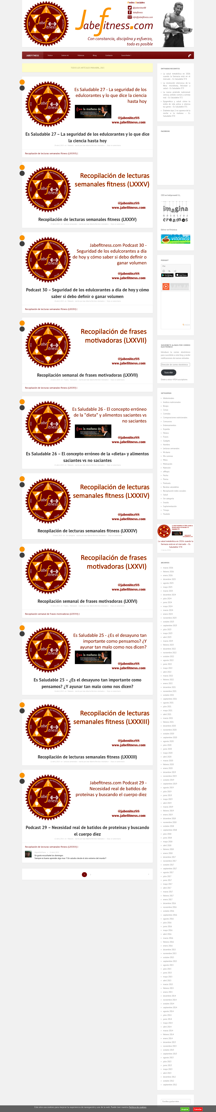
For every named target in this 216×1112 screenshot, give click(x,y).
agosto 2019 (168, 787)
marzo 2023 (168, 641)
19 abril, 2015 (57, 535)
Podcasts (70, 145)
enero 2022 (168, 683)
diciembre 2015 (169, 949)
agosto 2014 (168, 1011)
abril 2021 (167, 714)
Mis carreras (168, 456)
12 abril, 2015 (55, 762)
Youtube (166, 514)
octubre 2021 (168, 695)
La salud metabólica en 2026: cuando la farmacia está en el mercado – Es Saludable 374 (176, 76)
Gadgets (166, 441)
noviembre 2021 (169, 691)
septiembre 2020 (170, 737)
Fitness (166, 433)
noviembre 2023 (169, 618)
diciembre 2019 (169, 772)
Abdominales (168, 398)
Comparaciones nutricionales (175, 417)
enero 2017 (168, 899)
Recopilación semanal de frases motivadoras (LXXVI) (87, 601)
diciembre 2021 (169, 687)
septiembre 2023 (170, 625)
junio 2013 (167, 1065)
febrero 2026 (168, 571)
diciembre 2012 (169, 1077)
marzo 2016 (168, 938)
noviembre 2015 (169, 953)
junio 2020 (167, 749)
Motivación (73, 380)
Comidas (166, 413)
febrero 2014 (168, 1034)
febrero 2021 (168, 722)
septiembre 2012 (170, 1084)
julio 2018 (167, 834)
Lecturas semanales (70, 224)
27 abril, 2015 (55, 224)
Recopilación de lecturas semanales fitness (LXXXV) (87, 219)
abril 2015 (167, 980)
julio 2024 (167, 598)
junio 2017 (167, 880)
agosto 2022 (168, 660)
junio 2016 (167, 926)
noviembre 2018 (169, 822)
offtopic (166, 471)
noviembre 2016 (169, 907)
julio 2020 (167, 745)
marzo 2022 (168, 676)
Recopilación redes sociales (174, 491)
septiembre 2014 (170, 1007)
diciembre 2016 (169, 903)
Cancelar (198, 1109)
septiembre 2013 (170, 1053)
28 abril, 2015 (59, 145)
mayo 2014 (167, 1023)
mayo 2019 (167, 799)
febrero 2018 (168, 849)
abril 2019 (167, 803)
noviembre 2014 (169, 1000)
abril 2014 (167, 1027)
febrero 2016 (168, 942)
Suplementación (170, 506)
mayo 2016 (167, 930)
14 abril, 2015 (59, 691)
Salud (165, 494)
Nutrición (167, 468)
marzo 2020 (168, 760)
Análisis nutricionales (172, 402)
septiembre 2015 (170, 961)
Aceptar (184, 1109)
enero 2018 (168, 853)
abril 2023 (167, 637)
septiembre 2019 (170, 783)
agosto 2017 (168, 872)
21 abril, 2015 (59, 465)
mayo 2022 (167, 668)
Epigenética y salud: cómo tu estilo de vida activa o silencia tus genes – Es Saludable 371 (176, 104)
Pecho (165, 475)
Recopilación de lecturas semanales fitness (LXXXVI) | (51, 153)
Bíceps (166, 406)
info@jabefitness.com (143, 17)
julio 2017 (167, 876)
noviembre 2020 (169, 730)
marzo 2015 (168, 984)
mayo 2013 (167, 1069)
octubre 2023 (168, 621)
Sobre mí (65, 55)
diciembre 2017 (169, 857)
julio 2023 (167, 629)
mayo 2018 (167, 841)
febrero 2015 (168, 988)
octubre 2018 (168, 826)
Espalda (166, 429)
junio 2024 (167, 602)
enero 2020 (168, 768)
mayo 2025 (167, 587)
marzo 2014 (168, 1030)
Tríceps (166, 510)
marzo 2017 (168, 891)
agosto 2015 (168, 965)
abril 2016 (167, 934)
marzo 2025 (168, 591)
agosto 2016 (168, 919)
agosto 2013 (168, 1057)
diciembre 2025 (169, 579)
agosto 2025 (168, 583)
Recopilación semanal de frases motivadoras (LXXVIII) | (52, 613)
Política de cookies (137, 1107)
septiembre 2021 (170, 699)
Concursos (167, 421)
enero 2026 (168, 575)
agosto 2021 (168, 702)
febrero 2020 (168, 764)
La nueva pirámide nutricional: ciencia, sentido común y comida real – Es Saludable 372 (176, 95)
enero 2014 (168, 1038)
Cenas (165, 410)
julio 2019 (167, 791)
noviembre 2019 (169, 776)
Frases (66, 380)
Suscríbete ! (126, 55)
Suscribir (168, 372)
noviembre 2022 (169, 652)
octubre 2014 (168, 1003)
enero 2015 (168, 992)
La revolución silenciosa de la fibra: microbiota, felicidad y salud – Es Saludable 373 (176, 86)
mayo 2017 (167, 884)
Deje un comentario (114, 145)
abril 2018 (167, 845)
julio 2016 (167, 922)
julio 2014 (167, 1015)
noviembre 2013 (169, 1046)
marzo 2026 (168, 568)
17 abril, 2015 (55, 606)
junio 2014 (167, 1019)
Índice (50, 55)
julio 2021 (167, 706)
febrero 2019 (168, 810)
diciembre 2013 (169, 1042)
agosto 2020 (168, 741)
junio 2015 (167, 972)
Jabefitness (138, 12)
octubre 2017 (168, 864)
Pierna (165, 479)
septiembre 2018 (170, 830)
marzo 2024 (168, 610)
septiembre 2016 (170, 915)
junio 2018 (167, 838)
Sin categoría (70, 535)
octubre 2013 (168, 1050)
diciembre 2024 (169, 594)
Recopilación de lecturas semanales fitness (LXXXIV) (87, 531)
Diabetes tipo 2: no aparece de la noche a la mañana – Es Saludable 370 (176, 113)
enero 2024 (168, 614)
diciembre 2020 (169, 726)
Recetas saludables (171, 487)
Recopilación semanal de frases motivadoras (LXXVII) (87, 375)
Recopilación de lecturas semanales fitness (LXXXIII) (87, 757)
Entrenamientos (169, 425)
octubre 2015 (168, 957)
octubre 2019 (168, 780)
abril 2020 (167, 757)
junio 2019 (167, 795)
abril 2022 (167, 672)
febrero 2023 (168, 645)
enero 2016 (168, 946)
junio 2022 (167, 664)
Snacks (166, 502)
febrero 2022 (168, 679)
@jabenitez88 (139, 7)
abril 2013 (167, 1073)
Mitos (165, 460)
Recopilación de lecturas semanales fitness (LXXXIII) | (51, 846)
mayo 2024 (167, 606)
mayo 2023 (167, 633)
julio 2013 (167, 1061)
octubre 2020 (168, 733)
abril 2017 (167, 888)
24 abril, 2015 (55, 380)
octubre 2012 (168, 1081)
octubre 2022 (168, 656)
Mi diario (166, 452)
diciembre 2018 (169, 818)
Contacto (109, 55)
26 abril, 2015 (59, 301)
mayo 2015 (167, 976)
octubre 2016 (168, 911)
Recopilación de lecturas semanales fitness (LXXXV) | (51, 309)
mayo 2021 (167, 710)
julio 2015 (167, 969)
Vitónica (81, 55)
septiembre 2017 (170, 868)
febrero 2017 (168, 895)
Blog (95, 55)
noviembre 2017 (169, 861)
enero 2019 (168, 814)
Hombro (166, 444)
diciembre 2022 (169, 649)
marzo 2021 (168, 718)
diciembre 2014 (169, 996)
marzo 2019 (168, 807)
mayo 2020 (167, 753)
